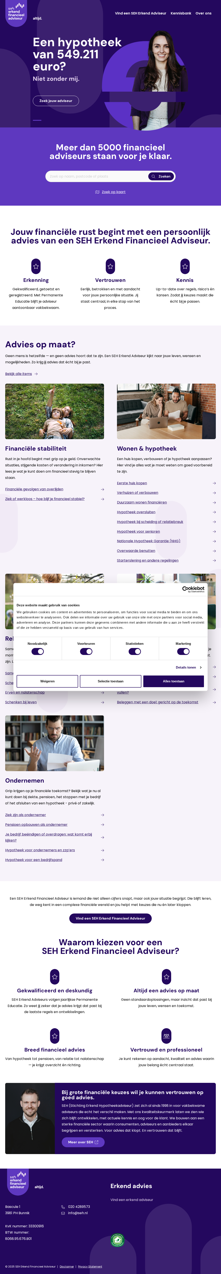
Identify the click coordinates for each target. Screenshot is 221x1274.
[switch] (86, 651)
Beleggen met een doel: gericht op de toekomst (157, 702)
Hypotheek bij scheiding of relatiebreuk (150, 521)
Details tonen (186, 667)
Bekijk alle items (18, 373)
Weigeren (47, 681)
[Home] (23, 13)
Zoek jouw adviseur (55, 100)
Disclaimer (67, 1266)
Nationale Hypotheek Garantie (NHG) (148, 541)
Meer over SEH (80, 1142)
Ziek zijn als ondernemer (25, 814)
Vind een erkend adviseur (131, 1199)
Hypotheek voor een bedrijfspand (33, 859)
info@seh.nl (78, 1212)
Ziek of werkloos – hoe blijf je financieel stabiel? (45, 498)
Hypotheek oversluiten (136, 512)
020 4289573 (79, 1206)
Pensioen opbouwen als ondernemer (36, 824)
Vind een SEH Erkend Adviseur (140, 13)
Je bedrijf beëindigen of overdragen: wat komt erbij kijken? (48, 837)
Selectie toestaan (110, 681)
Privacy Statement (90, 1266)
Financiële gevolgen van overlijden (34, 489)
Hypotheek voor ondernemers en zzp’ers (40, 850)
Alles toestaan (173, 681)
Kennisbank (181, 13)
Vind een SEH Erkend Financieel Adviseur (110, 918)
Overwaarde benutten (136, 550)
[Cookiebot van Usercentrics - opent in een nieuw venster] (185, 589)
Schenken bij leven (21, 702)
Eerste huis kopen (132, 483)
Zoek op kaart (114, 191)
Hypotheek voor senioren (138, 531)
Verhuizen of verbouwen (137, 492)
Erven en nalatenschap (25, 692)
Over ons (204, 13)
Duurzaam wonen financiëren (142, 502)
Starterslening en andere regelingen (147, 560)
